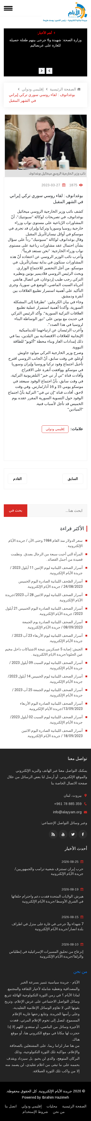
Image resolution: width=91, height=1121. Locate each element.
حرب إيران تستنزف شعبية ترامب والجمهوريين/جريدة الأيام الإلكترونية (49, 871)
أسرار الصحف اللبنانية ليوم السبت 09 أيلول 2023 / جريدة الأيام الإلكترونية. (46, 665)
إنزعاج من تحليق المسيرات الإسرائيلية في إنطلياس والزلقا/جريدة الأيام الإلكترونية (46, 954)
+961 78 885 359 (68, 804)
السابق (73, 479)
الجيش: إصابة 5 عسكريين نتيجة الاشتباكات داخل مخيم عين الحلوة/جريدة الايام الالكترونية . (44, 652)
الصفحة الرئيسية (63, 89)
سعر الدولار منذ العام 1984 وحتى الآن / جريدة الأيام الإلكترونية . (45, 543)
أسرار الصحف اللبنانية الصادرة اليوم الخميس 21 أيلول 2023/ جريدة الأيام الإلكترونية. (44, 611)
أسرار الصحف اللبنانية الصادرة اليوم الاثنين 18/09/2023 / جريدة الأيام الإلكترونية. (52, 733)
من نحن (80, 971)
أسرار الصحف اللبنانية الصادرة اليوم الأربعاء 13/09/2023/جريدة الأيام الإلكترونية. (51, 706)
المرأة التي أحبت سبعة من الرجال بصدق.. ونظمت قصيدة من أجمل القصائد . (47, 557)
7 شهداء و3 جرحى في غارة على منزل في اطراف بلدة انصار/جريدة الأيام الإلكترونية (47, 926)
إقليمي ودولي (32, 89)
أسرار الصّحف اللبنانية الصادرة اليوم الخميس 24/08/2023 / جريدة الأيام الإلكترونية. (50, 584)
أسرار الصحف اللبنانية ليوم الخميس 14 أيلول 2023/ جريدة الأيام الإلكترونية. (45, 679)
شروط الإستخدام (35, 1112)
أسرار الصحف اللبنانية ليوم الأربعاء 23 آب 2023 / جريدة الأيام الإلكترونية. (47, 638)
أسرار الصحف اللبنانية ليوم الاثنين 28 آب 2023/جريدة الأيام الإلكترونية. (44, 597)
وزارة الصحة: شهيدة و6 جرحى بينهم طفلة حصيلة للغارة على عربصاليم (45, 42)
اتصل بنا (11, 1106)
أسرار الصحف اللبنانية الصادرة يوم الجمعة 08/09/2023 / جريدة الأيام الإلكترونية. (52, 624)
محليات (52, 1106)
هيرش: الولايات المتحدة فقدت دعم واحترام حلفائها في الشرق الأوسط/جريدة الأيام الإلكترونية (47, 899)
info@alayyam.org (67, 812)
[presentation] (49, 71)
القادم (17, 479)
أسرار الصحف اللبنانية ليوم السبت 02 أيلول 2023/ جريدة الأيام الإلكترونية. (46, 719)
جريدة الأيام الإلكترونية (55, 1091)
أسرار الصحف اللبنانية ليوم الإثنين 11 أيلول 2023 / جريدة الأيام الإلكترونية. (46, 570)
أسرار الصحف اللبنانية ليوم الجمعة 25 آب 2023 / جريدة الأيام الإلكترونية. (47, 692)
